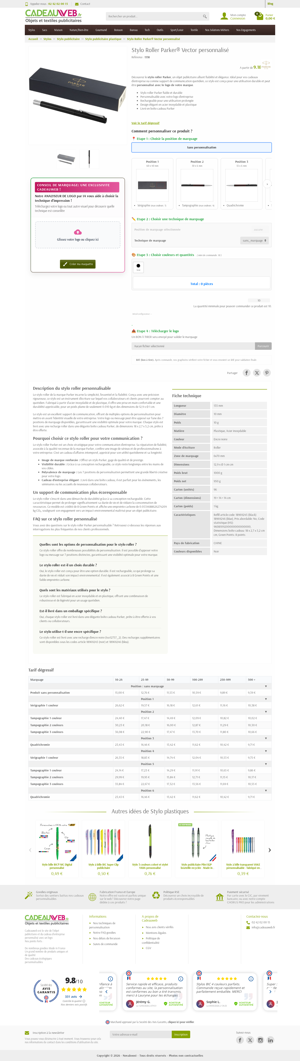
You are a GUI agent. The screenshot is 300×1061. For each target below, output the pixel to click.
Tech (147, 30)
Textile (194, 30)
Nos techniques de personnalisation (102, 925)
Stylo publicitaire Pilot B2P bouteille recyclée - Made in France (197, 868)
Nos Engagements (246, 30)
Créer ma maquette (78, 264)
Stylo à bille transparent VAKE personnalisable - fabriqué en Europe (243, 868)
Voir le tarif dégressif (145, 123)
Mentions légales (156, 933)
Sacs (44, 30)
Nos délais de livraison (106, 938)
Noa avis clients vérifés (159, 927)
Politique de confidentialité (151, 940)
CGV (148, 948)
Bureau (133, 30)
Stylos (31, 30)
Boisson (118, 30)
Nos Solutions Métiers (217, 30)
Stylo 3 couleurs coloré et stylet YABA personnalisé (150, 866)
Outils (160, 30)
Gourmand (101, 30)
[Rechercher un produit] (205, 16)
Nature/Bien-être (79, 30)
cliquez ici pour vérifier (181, 1022)
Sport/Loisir (176, 30)
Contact (85, 4)
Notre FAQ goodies (104, 933)
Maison (58, 30)
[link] (246, 373)
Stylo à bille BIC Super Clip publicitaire (104, 866)
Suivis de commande (105, 944)
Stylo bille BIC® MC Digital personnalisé (57, 866)
